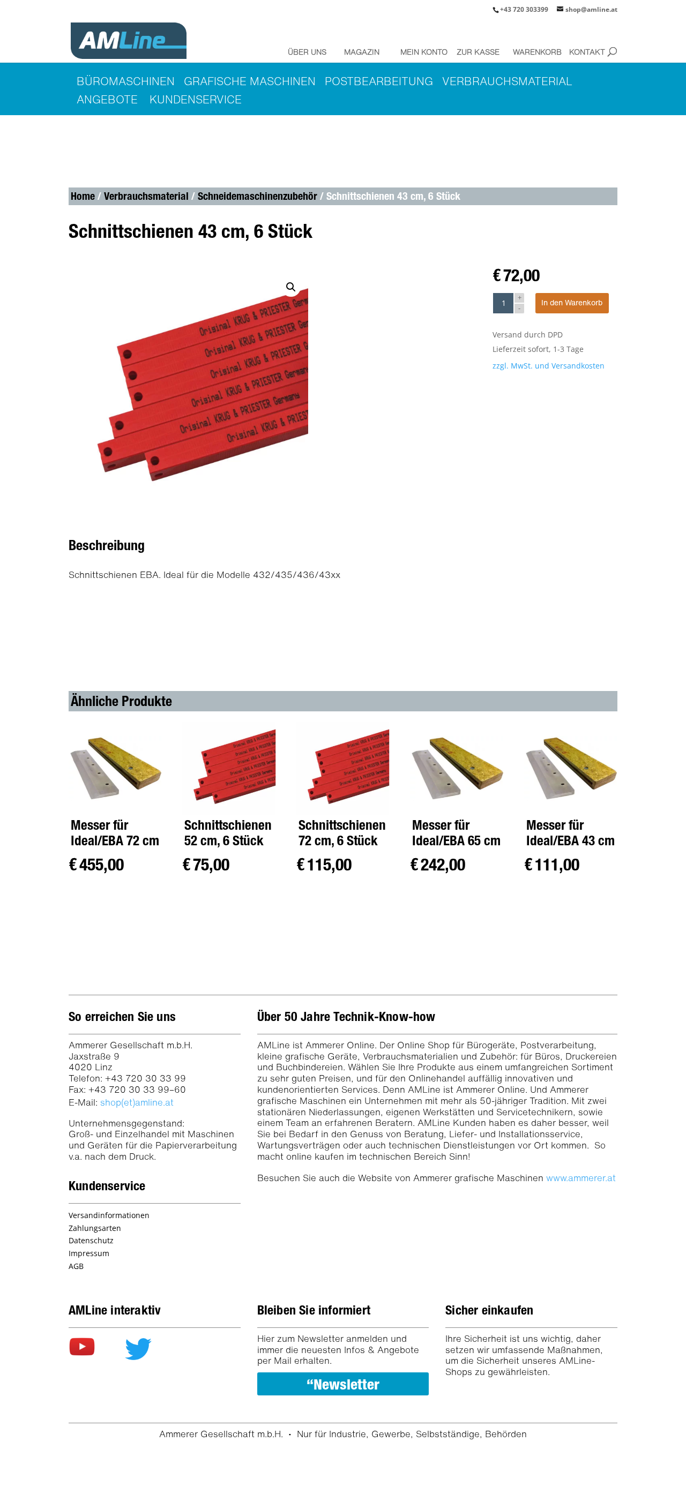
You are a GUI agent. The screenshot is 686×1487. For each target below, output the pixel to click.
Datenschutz (91, 1240)
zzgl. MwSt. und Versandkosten (549, 366)
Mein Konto (421, 51)
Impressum (89, 1253)
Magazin (361, 51)
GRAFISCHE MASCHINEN (250, 81)
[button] (291, 287)
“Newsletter (343, 1384)
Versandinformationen (109, 1215)
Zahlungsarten (95, 1228)
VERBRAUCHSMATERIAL (507, 81)
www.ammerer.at (581, 1177)
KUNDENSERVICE (196, 99)
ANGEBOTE (107, 99)
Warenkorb (534, 51)
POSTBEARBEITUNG (379, 81)
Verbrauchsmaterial (146, 196)
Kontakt (587, 51)
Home (83, 196)
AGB (76, 1266)
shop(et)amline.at (137, 1102)
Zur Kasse (477, 51)
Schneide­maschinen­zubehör (257, 196)
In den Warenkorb (571, 302)
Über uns (307, 51)
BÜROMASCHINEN (126, 81)
